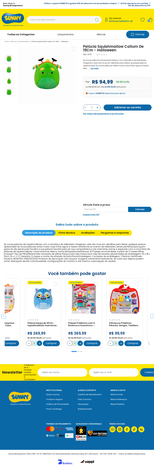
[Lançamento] (43, 315)
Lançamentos (65, 34)
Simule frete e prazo (96, 204)
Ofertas (139, 34)
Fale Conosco (84, 399)
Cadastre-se (125, 21)
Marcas (101, 34)
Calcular (140, 209)
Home (7, 41)
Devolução (83, 404)
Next (151, 315)
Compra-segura (54, 399)
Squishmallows (24, 41)
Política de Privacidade (57, 404)
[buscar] (97, 20)
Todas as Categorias (20, 34)
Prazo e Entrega (54, 409)
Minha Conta (117, 394)
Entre (112, 21)
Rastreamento (85, 409)
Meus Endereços (119, 399)
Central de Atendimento (90, 394)
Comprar (10, 343)
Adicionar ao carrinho (127, 107)
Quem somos (53, 394)
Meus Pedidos (117, 404)
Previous (2, 315)
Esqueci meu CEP (91, 214)
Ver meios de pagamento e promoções (103, 113)
